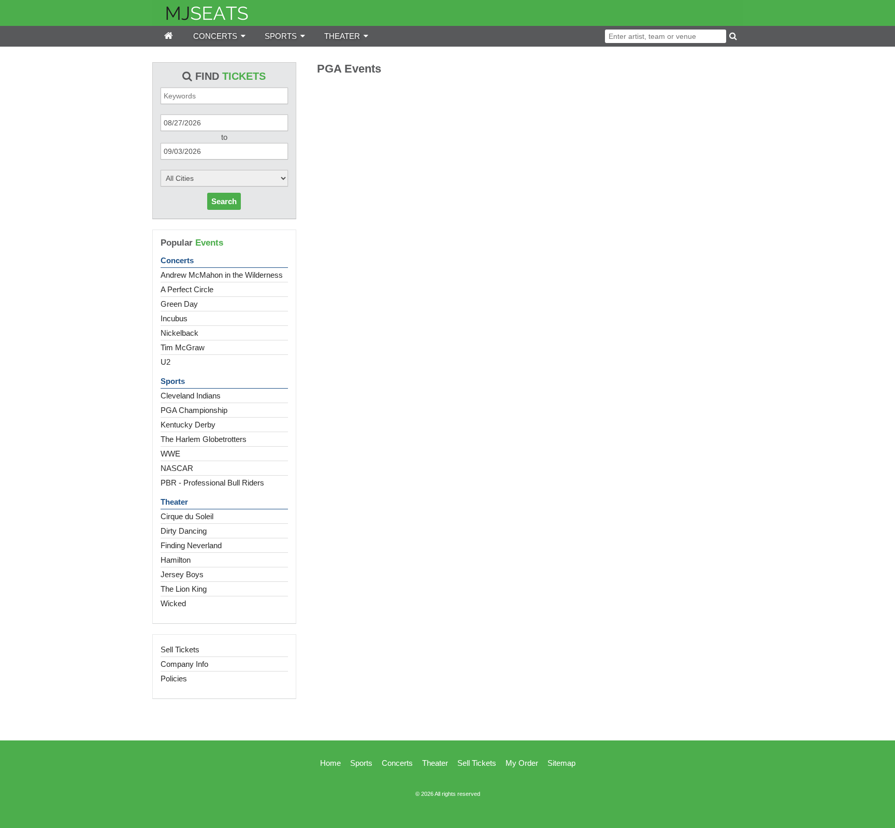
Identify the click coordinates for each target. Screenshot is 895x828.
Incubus (174, 318)
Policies (174, 678)
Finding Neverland (191, 545)
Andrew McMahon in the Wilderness (222, 274)
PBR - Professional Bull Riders (212, 482)
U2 (165, 362)
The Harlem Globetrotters (204, 439)
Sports (173, 381)
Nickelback (179, 333)
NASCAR (177, 468)
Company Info (184, 664)
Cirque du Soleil (187, 516)
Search (224, 201)
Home (330, 763)
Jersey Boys (182, 574)
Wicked (173, 603)
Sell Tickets (180, 649)
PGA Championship (194, 410)
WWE (170, 453)
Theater (174, 501)
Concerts (177, 260)
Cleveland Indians (191, 395)
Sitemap (561, 763)
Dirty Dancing (184, 530)
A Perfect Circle (187, 289)
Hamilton (176, 559)
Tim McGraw (183, 347)
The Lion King (184, 588)
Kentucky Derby (188, 424)
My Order (522, 763)
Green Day (179, 303)
